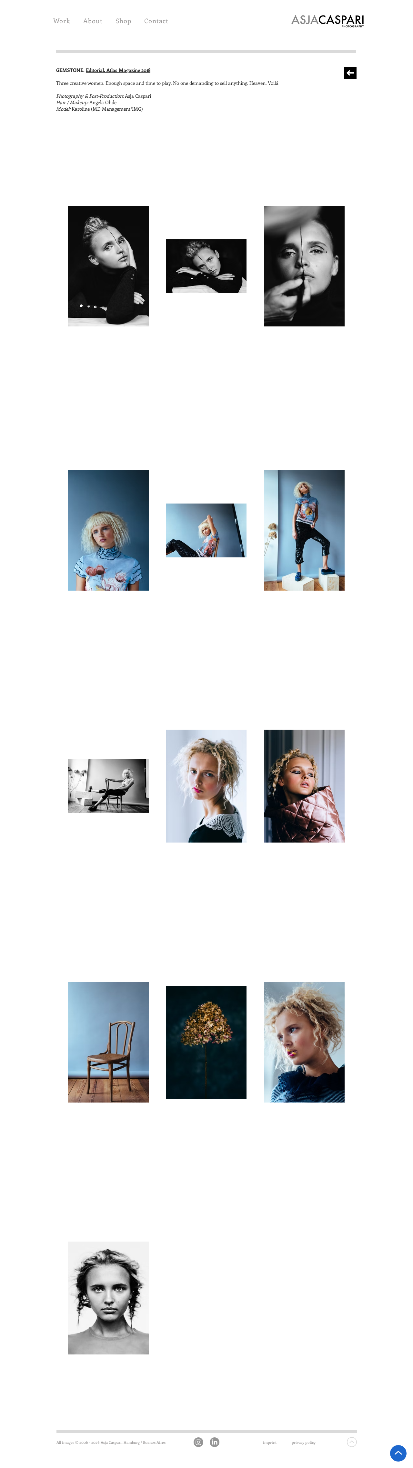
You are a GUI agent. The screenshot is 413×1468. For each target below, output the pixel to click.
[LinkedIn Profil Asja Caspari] (214, 1442)
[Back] (350, 73)
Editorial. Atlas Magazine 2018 (118, 70)
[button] (61, 20)
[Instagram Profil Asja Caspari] (198, 1442)
